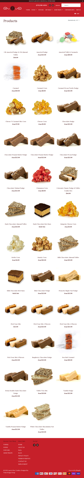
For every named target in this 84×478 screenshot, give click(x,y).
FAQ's (19, 450)
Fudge (33, 9)
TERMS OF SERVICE (24, 458)
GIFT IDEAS (48, 9)
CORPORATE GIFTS (69, 9)
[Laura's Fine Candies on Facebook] (50, 5)
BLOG (20, 453)
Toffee (28, 9)
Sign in (58, 5)
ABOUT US (21, 447)
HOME (20, 444)
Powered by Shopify (75, 470)
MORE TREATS (58, 9)
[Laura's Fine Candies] (12, 7)
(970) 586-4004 (41, 5)
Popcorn (41, 9)
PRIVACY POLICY (23, 456)
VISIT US (78, 9)
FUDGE (5, 447)
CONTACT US (22, 461)
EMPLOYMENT (22, 464)
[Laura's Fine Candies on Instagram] (53, 5)
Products (10, 21)
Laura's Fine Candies (14, 470)
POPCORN (6, 450)
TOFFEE (5, 444)
